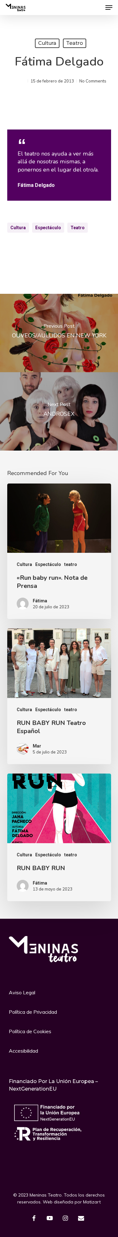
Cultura (47, 43)
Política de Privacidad (33, 1012)
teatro (74, 43)
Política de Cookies (30, 1031)
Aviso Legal (22, 992)
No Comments (92, 80)
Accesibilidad (23, 1051)
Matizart (91, 1202)
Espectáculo (48, 227)
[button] (108, 7)
